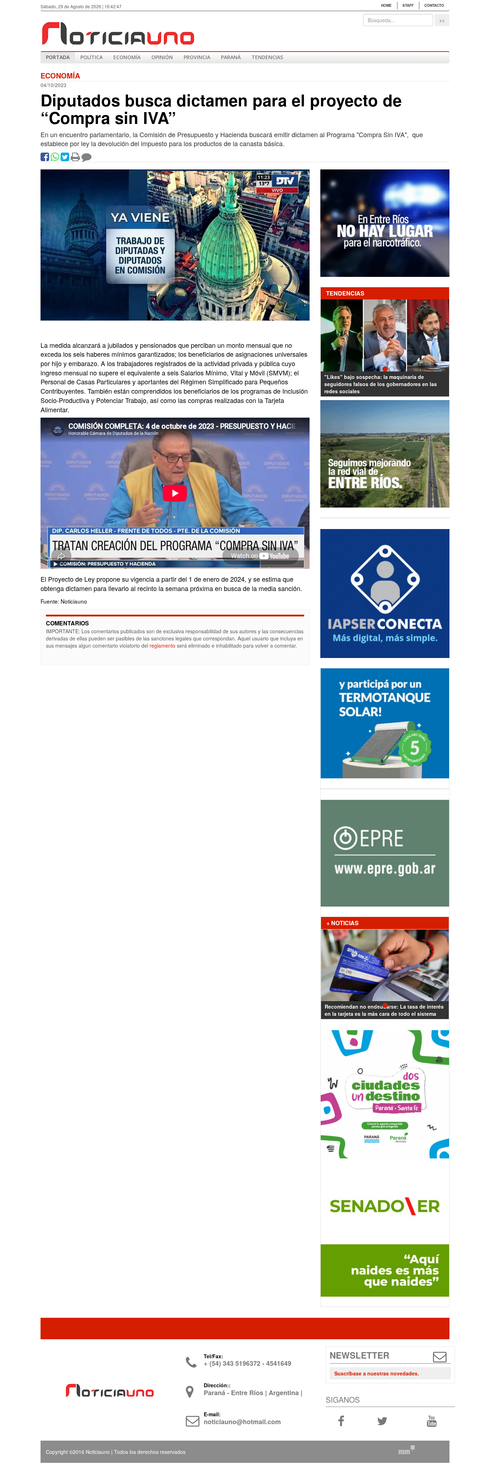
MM (406, 1449)
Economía (127, 57)
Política (91, 57)
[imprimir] (75, 158)
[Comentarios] (86, 158)
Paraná (231, 57)
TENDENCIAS (267, 57)
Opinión (162, 57)
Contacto (434, 5)
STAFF (408, 5)
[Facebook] (45, 158)
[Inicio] (118, 30)
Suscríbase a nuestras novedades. (376, 1373)
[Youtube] (431, 1420)
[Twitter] (65, 158)
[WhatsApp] (55, 158)
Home (386, 5)
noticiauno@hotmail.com (242, 1421)
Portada (58, 57)
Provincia (197, 57)
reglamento (162, 645)
